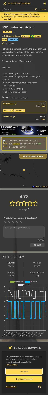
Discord (16, 143)
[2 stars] (9, 222)
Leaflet (36, 187)
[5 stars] (20, 222)
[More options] (14, 31)
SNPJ (4, 40)
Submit (37, 245)
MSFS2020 (13, 40)
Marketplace (8, 104)
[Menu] (44, 3)
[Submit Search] (36, 9)
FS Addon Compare (19, 3)
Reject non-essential (24, 379)
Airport (25, 36)
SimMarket (8, 117)
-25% (43, 119)
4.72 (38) (9, 43)
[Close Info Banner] (44, 16)
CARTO (44, 187)
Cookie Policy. (11, 364)
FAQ (9, 19)
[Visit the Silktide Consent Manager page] (39, 386)
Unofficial (19, 111)
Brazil (38, 36)
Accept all (24, 372)
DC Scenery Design (12, 36)
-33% (43, 106)
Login (43, 9)
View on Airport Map (33, 156)
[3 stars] (13, 222)
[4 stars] (17, 222)
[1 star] (5, 222)
